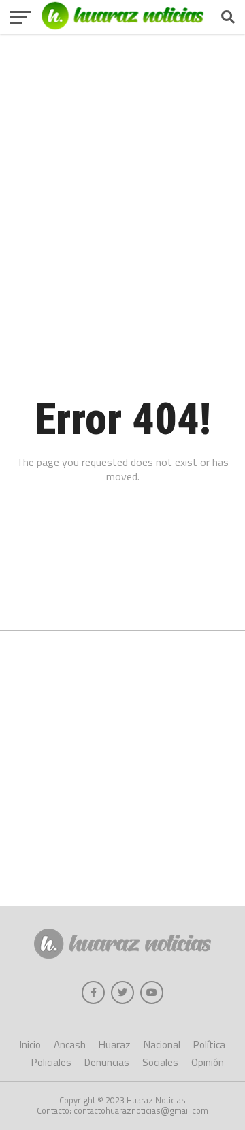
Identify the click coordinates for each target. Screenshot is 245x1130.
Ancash (70, 1044)
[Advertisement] (122, 159)
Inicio (30, 1044)
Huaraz (115, 1044)
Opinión (207, 1062)
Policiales (51, 1062)
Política (209, 1044)
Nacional (162, 1044)
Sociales (160, 1062)
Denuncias (106, 1062)
